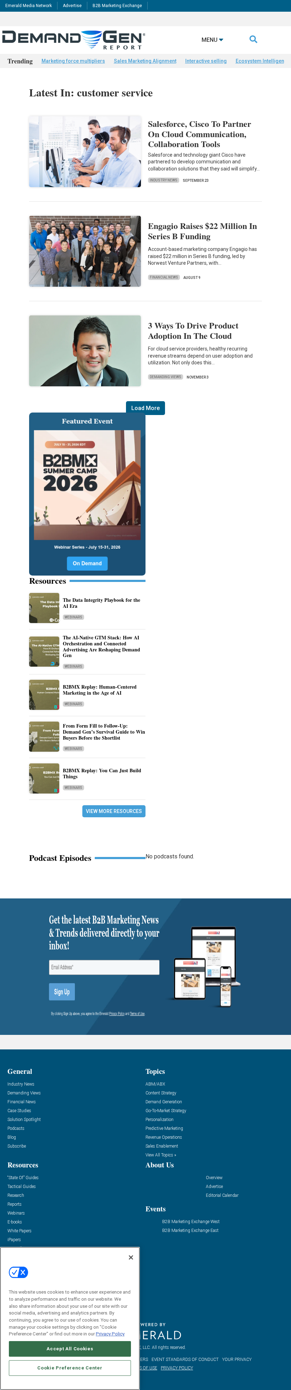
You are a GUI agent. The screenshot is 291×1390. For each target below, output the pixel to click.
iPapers (14, 1240)
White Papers (19, 1231)
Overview (214, 1178)
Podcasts (15, 1128)
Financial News (164, 277)
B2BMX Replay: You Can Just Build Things (102, 773)
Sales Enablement (162, 1146)
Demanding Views (165, 377)
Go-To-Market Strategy (166, 1111)
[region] (70, 1318)
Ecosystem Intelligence (263, 61)
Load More (145, 408)
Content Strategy (161, 1093)
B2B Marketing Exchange (117, 6)
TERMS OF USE (142, 1368)
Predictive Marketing (164, 1128)
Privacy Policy (110, 1333)
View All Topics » (161, 1155)
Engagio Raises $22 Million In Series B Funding (202, 230)
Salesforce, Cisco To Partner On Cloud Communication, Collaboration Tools (199, 133)
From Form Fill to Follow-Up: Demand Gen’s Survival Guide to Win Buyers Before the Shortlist (104, 731)
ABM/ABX (155, 1084)
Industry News (163, 180)
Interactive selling (206, 61)
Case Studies (19, 1111)
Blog (11, 1137)
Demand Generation (164, 1102)
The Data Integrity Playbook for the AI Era (101, 603)
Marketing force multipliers (73, 61)
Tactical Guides (21, 1186)
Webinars (73, 617)
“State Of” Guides (23, 1178)
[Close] (131, 1257)
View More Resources (114, 811)
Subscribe (16, 1146)
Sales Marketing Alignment (145, 61)
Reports (14, 1204)
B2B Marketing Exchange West (191, 1222)
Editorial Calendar (222, 1195)
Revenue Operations (164, 1137)
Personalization (160, 1119)
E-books (14, 1222)
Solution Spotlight (24, 1119)
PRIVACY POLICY (177, 1368)
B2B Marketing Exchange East (190, 1230)
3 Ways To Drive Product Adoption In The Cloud (193, 330)
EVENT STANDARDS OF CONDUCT (185, 1359)
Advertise (72, 6)
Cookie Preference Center (69, 1368)
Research (15, 1195)
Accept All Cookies (69, 1348)
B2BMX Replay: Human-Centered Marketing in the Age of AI (100, 689)
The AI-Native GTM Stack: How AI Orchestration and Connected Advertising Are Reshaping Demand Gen (101, 646)
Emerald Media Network (28, 6)
